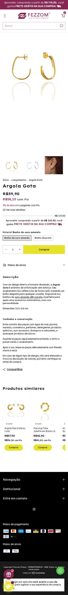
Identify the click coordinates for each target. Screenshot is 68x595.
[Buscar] (61, 25)
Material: (21, 232)
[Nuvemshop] (34, 573)
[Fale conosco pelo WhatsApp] (60, 571)
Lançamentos (19, 180)
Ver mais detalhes (15, 209)
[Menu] (5, 16)
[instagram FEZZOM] (34, 509)
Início (6, 180)
